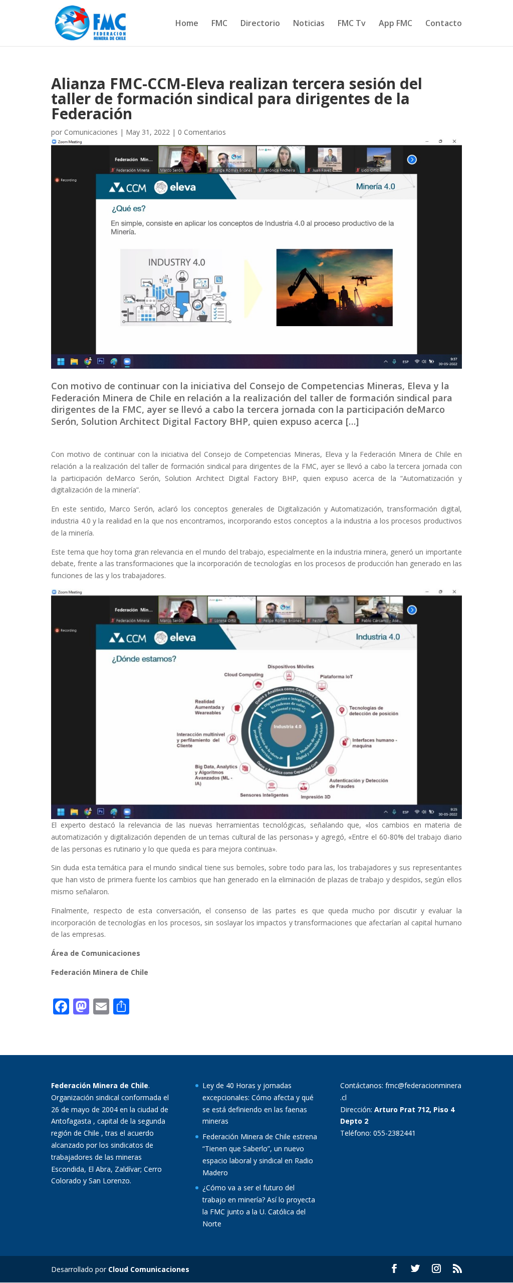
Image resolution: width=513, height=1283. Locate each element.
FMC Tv (352, 24)
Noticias (309, 24)
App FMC (395, 24)
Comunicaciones (91, 132)
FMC (219, 24)
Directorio (260, 24)
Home (186, 24)
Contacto (443, 24)
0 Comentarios (202, 132)
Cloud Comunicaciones (148, 1269)
